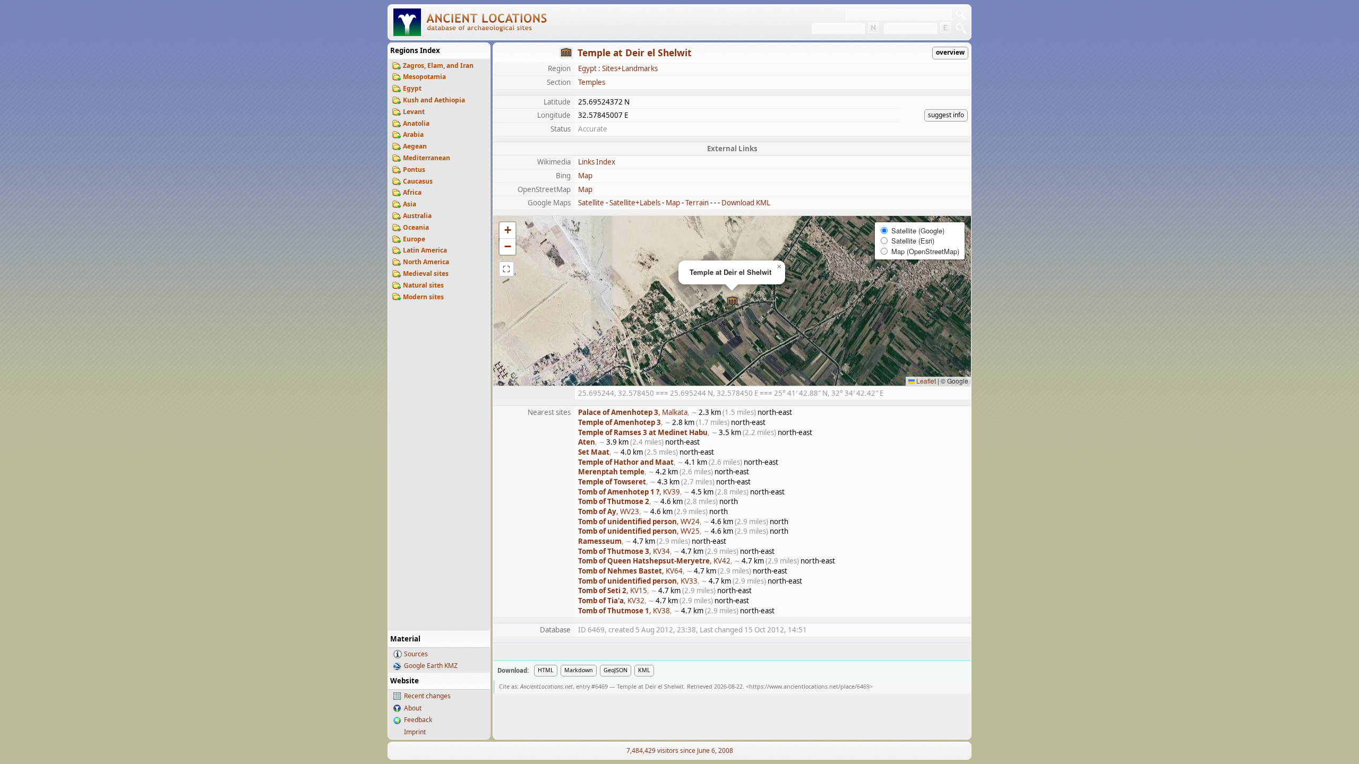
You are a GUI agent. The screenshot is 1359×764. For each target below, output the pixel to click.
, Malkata (632, 412)
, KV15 (612, 590)
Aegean (415, 146)
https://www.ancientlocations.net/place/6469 (809, 686)
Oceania (416, 227)
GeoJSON (615, 670)
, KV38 (624, 610)
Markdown (578, 670)
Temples (591, 82)
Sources (416, 653)
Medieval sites (426, 273)
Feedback (418, 719)
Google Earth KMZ (431, 665)
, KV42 (654, 561)
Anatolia (416, 123)
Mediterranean (426, 157)
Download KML (745, 202)
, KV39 (629, 492)
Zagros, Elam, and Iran (438, 65)
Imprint (415, 731)
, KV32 (611, 600)
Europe (414, 239)
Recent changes (427, 695)
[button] (732, 301)
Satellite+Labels (634, 202)
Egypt (412, 88)
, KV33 (638, 581)
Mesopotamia (424, 76)
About (413, 708)
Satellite (591, 202)
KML (644, 670)
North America (426, 261)
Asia (409, 204)
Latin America (425, 250)
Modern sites (423, 296)
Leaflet (925, 380)
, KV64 (630, 571)
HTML (546, 670)
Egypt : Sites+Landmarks (618, 68)
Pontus (414, 169)
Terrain (697, 202)
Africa (412, 192)
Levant (414, 111)
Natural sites (423, 285)
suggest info (946, 114)
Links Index (596, 162)
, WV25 (639, 531)
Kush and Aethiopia (434, 100)
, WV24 (639, 521)
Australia (417, 215)
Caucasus (418, 181)
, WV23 (608, 511)
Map (585, 175)
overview (950, 52)
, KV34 (624, 551)
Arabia (413, 134)
